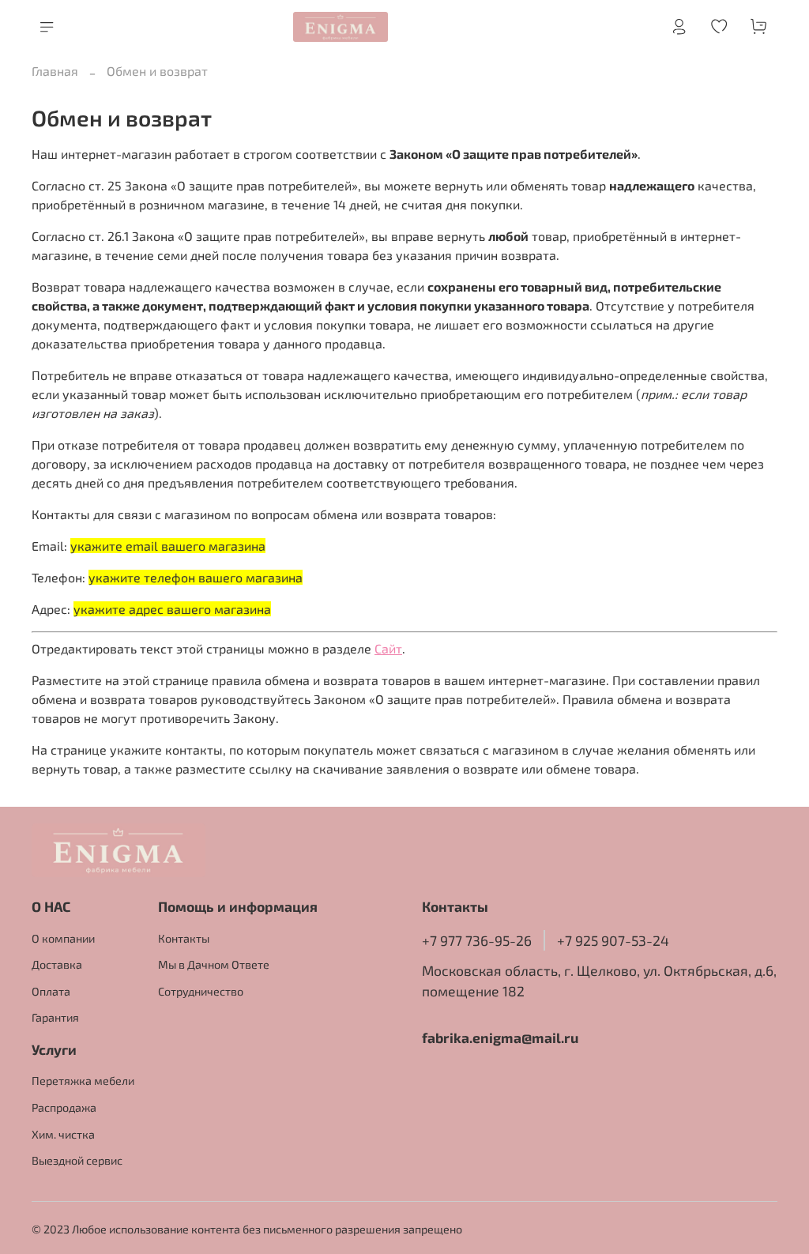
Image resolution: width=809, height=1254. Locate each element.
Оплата (51, 991)
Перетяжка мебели (83, 1080)
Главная (55, 70)
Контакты (183, 938)
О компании (63, 938)
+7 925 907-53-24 (613, 940)
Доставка (57, 964)
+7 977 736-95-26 (477, 940)
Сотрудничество (200, 991)
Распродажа (64, 1107)
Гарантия (55, 1017)
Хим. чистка (63, 1134)
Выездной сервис (77, 1160)
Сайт (388, 648)
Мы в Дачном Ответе (213, 964)
